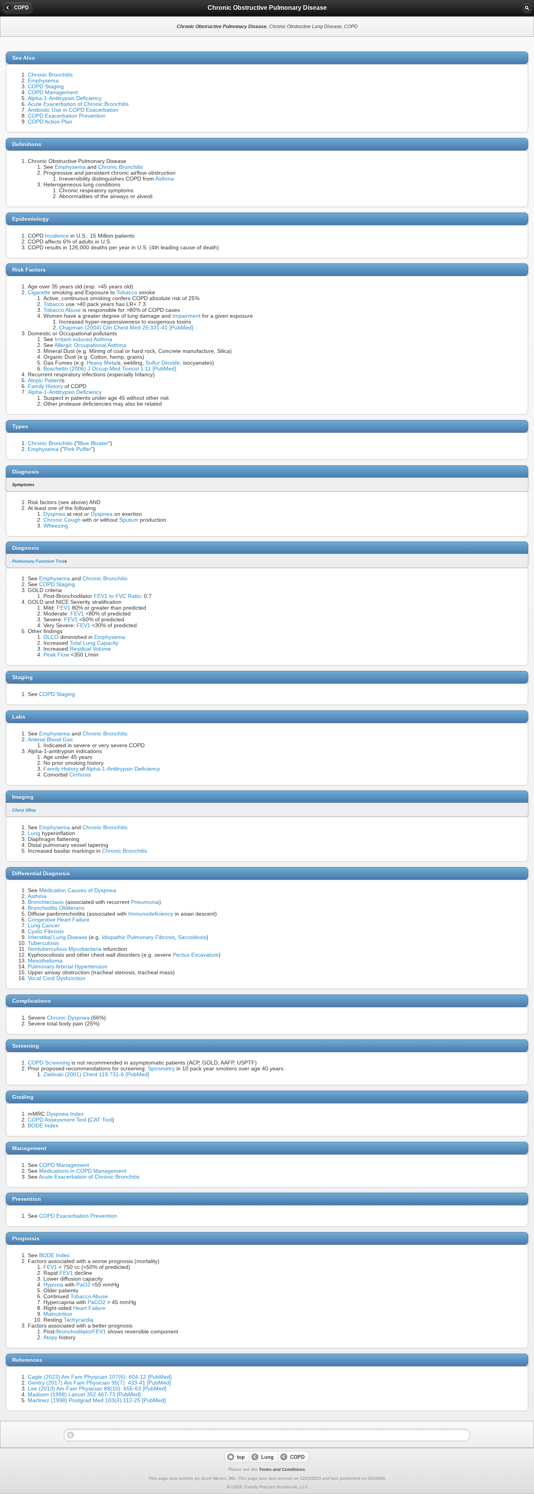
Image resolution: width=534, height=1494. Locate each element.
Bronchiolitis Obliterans (56, 908)
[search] (527, 8)
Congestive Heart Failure (59, 920)
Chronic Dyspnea (68, 1018)
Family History (45, 386)
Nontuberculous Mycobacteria (65, 949)
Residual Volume (90, 649)
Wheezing (55, 526)
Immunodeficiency (150, 914)
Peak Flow (56, 655)
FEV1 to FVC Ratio (117, 596)
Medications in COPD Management (82, 1171)
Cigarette (39, 292)
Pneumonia (145, 902)
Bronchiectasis (46, 902)
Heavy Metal (102, 363)
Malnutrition (57, 1314)
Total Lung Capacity (94, 643)
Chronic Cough (62, 520)
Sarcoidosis (192, 937)
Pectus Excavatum (196, 955)
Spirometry (161, 1069)
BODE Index (43, 1126)
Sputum (128, 520)
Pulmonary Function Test (38, 561)
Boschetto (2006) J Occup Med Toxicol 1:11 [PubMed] (109, 369)
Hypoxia (53, 1285)
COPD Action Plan (50, 122)
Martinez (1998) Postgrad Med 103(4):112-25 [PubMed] (97, 1400)
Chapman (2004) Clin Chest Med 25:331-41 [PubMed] (126, 328)
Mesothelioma (45, 961)
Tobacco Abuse (62, 310)
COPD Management (53, 92)
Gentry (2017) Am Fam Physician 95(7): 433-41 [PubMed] (99, 1383)
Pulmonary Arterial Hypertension (68, 967)
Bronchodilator (74, 1332)
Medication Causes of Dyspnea (77, 890)
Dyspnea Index (65, 1114)
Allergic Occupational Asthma (90, 345)
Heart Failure (89, 1308)
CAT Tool (101, 1120)
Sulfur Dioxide (162, 363)
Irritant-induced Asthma (83, 339)
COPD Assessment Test (57, 1120)
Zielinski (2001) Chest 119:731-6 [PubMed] (96, 1074)
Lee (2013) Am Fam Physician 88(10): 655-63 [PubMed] (97, 1389)
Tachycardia (78, 1320)
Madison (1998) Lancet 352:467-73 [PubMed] (84, 1394)
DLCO (51, 637)
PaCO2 (97, 1302)
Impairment (186, 316)
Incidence (57, 236)
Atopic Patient (45, 380)
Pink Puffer (77, 449)
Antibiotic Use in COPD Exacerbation (73, 110)
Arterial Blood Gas (50, 740)
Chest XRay (24, 810)
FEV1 (63, 608)
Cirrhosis (80, 775)
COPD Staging (46, 86)
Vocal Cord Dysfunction (56, 978)
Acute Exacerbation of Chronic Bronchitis (78, 104)
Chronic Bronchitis (50, 75)
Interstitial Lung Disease (57, 937)
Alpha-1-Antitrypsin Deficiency (65, 98)
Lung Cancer (44, 926)
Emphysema (43, 81)
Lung (34, 833)
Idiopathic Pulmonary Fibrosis (138, 937)
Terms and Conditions (282, 1469)
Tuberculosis (43, 943)
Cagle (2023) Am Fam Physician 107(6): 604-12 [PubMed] (100, 1377)
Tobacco (126, 292)
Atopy (50, 1337)
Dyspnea (54, 514)
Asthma (164, 179)
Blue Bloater (93, 443)
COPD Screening (49, 1063)
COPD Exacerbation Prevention (67, 116)
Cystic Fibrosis (46, 931)
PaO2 (83, 1285)
